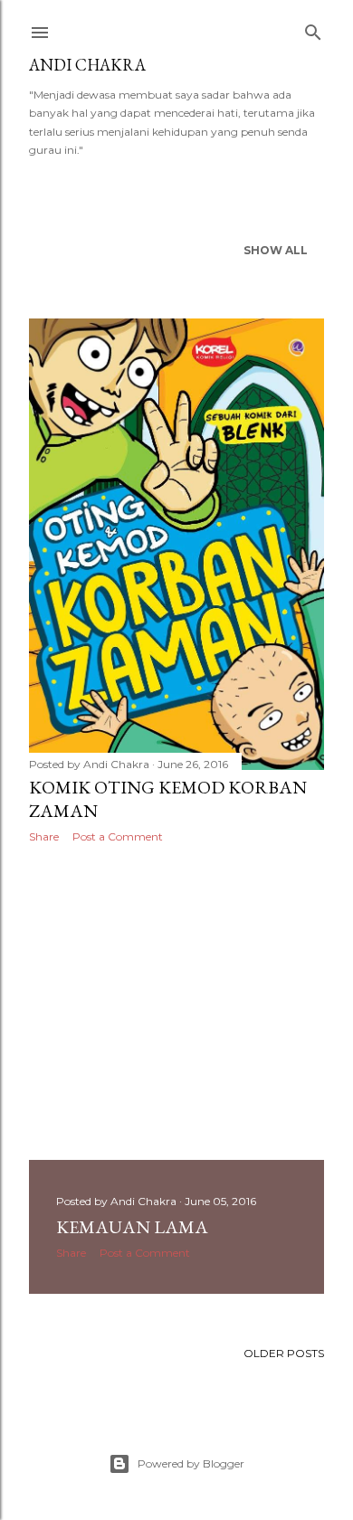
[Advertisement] (176, 1001)
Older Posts (283, 1353)
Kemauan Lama (132, 1227)
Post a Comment (117, 836)
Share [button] (44, 836)
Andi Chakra (87, 64)
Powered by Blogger (191, 1463)
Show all (275, 250)
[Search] (313, 28)
